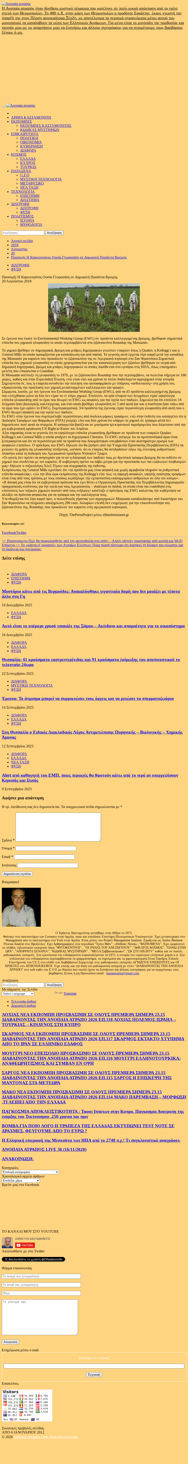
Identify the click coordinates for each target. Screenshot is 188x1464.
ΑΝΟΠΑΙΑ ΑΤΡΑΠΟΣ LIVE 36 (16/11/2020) (44, 1149)
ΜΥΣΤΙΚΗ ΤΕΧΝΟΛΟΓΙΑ (41, 179)
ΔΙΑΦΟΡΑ (28, 150)
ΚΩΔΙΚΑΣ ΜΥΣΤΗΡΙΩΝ (39, 130)
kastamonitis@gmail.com (122, 973)
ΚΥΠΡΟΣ (27, 163)
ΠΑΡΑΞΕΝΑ (21, 171)
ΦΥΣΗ (25, 212)
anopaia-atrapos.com (31, 1436)
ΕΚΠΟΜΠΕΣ (21, 121)
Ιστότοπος (9, 865)
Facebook (9, 533)
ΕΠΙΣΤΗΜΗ (29, 196)
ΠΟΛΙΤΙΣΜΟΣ (22, 216)
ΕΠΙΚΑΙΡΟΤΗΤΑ (25, 134)
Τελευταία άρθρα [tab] (23, 1001)
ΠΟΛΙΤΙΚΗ (29, 138)
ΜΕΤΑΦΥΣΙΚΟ (32, 183)
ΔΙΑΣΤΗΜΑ (29, 200)
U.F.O (24, 175)
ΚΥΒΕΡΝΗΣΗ (31, 146)
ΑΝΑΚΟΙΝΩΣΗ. (18, 1158)
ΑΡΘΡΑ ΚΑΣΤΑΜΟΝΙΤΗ (31, 117)
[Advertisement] (94, 69)
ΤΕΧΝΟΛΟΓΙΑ (23, 192)
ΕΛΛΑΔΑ (28, 159)
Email (7, 857)
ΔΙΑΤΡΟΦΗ (20, 204)
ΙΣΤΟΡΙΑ (27, 220)
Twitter (21, 533)
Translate (70, 993)
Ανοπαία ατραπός (63, 1436)
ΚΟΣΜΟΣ (18, 154)
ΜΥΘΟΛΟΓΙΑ (31, 225)
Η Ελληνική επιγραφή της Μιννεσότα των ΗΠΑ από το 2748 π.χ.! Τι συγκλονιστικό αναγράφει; (91, 1140)
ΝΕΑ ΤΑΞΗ (29, 187)
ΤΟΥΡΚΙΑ (28, 167)
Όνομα (8, 848)
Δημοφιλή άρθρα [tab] (23, 1006)
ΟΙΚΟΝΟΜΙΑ (31, 142)
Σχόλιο (8, 840)
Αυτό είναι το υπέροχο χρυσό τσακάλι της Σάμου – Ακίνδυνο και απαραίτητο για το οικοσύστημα (93, 625)
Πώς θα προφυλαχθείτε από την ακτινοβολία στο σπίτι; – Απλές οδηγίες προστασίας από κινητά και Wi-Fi (92, 541)
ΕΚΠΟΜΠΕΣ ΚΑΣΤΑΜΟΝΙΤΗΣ (45, 126)
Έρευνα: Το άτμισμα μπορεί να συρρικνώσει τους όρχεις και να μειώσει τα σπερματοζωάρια (88, 698)
